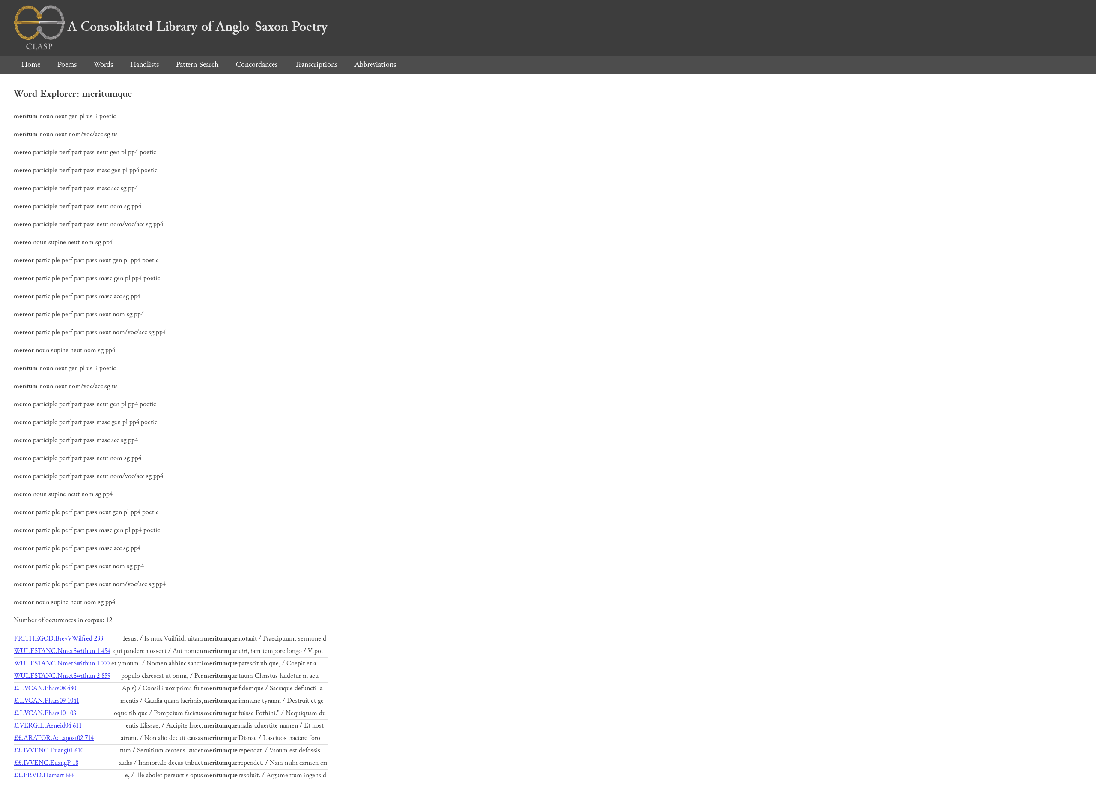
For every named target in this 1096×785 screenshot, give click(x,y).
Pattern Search (197, 64)
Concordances (256, 64)
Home (30, 64)
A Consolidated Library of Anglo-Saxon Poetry (198, 26)
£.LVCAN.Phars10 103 (45, 713)
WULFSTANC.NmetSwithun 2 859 (62, 676)
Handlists (144, 64)
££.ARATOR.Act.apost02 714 (54, 738)
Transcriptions (316, 64)
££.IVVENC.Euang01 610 (48, 750)
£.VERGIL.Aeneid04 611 (48, 726)
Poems (67, 64)
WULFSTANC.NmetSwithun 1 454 (62, 651)
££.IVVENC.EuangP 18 (46, 763)
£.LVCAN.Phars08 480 (45, 688)
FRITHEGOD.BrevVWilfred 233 (58, 639)
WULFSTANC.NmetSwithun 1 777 (62, 663)
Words (103, 64)
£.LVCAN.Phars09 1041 (46, 701)
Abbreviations (375, 64)
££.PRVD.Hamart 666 (44, 775)
